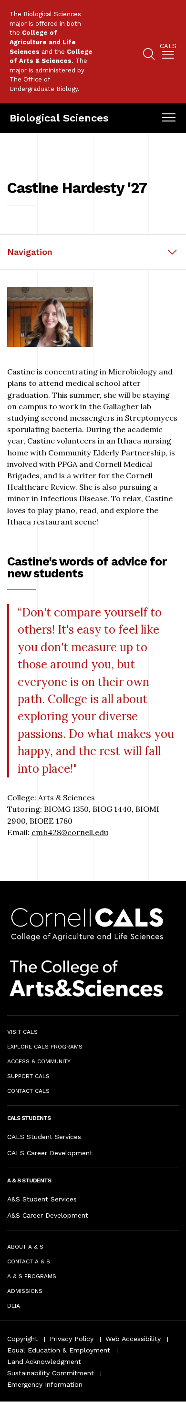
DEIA (13, 1305)
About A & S (25, 1246)
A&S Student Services (42, 1199)
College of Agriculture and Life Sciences (43, 42)
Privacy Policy (71, 1338)
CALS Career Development (50, 1153)
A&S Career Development (47, 1215)
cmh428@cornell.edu (69, 832)
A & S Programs (31, 1276)
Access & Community (39, 1061)
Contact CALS (28, 1091)
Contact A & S (28, 1261)
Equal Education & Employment (58, 1350)
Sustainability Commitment (50, 1373)
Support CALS (28, 1076)
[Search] (149, 55)
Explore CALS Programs (45, 1046)
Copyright (22, 1338)
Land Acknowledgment (44, 1361)
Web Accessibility (133, 1338)
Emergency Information (45, 1384)
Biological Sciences (59, 118)
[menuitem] (168, 52)
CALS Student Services (44, 1136)
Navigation (29, 252)
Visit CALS (22, 1032)
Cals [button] (168, 46)
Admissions (24, 1291)
